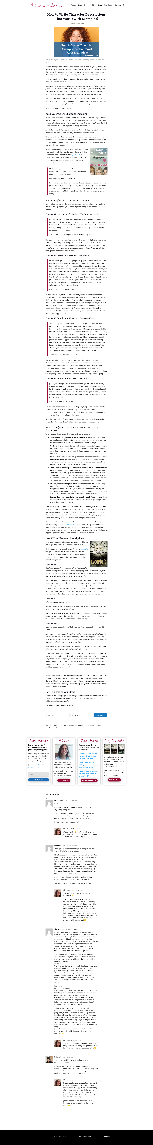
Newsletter (108, 5)
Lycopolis (84, 549)
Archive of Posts (85, 1137)
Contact (118, 5)
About (73, 5)
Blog (85, 5)
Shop (100, 5)
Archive (93, 5)
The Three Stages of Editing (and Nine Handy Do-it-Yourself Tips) (88, 764)
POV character (71, 524)
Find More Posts (89, 780)
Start (80, 5)
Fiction (81, 23)
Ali (64, 829)
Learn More (64, 780)
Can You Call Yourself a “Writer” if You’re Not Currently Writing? (88, 756)
